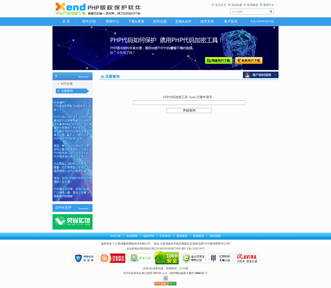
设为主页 (220, 5)
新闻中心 (112, 21)
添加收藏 (236, 5)
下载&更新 (136, 21)
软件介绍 (89, 21)
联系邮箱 (252, 5)
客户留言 (231, 21)
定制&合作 (183, 21)
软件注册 (160, 21)
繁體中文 (268, 5)
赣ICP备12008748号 (193, 248)
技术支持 (207, 21)
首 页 (66, 21)
